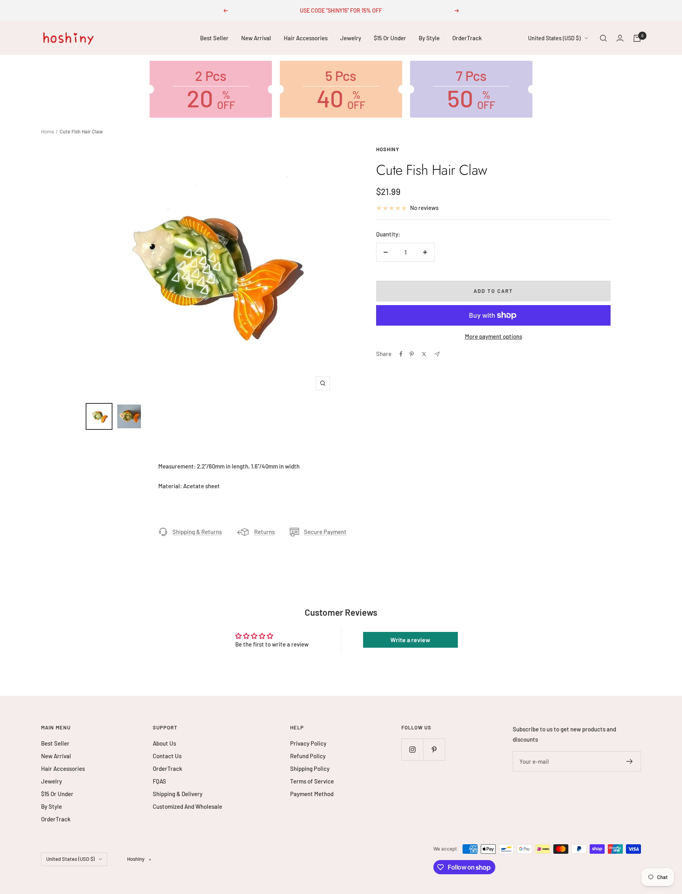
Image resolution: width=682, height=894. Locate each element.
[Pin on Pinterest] (412, 354)
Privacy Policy (308, 743)
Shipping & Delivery (177, 793)
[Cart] (637, 38)
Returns (264, 531)
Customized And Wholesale (187, 806)
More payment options (493, 336)
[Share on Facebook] (401, 354)
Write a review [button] (410, 639)
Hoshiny (387, 149)
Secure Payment (325, 531)
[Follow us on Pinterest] (434, 749)
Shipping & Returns (197, 531)
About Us (164, 743)
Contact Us (167, 755)
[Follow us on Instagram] (412, 749)
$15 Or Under (390, 37)
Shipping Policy (310, 768)
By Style (429, 37)
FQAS (159, 781)
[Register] (629, 761)
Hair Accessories (306, 37)
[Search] (603, 38)
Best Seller (214, 37)
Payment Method (312, 793)
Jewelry (350, 37)
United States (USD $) (554, 38)
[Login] (620, 38)
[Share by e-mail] (437, 354)
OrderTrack (467, 37)
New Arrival (256, 37)
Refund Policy (308, 755)
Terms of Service (312, 781)
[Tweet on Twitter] (424, 354)
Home (47, 131)
